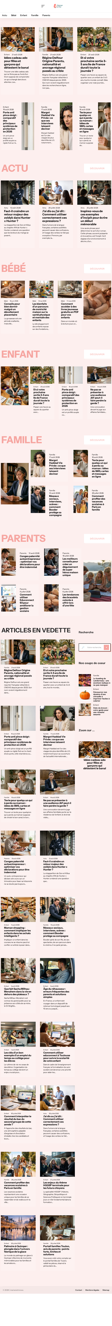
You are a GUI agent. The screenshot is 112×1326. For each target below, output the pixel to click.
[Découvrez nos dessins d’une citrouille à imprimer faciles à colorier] (85, 695)
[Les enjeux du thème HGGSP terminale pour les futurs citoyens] (57, 1164)
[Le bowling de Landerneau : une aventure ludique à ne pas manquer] (85, 680)
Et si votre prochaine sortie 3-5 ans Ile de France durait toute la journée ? (94, 64)
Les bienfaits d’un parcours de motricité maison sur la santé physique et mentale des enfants (41, 312)
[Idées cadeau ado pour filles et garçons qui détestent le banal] (18, 39)
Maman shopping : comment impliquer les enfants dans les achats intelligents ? (17, 931)
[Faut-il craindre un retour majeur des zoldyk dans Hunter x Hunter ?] (18, 192)
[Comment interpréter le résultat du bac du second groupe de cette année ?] (18, 1097)
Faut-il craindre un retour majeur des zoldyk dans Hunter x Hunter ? (17, 216)
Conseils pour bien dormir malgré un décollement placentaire (12, 309)
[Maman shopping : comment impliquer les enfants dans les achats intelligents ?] (18, 909)
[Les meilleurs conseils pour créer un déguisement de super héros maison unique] (51, 562)
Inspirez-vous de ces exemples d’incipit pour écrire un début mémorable (94, 217)
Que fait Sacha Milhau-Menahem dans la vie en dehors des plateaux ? (17, 991)
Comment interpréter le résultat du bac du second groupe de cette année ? (17, 1120)
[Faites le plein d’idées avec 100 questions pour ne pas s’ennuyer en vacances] (97, 581)
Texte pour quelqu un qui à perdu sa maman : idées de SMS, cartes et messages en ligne (86, 122)
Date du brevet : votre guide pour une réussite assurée (100, 711)
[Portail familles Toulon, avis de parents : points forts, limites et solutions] (57, 1227)
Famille (45, 55)
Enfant (7, 55)
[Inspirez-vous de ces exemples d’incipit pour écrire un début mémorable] (94, 192)
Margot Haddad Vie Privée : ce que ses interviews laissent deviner (47, 120)
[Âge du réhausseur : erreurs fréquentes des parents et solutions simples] (57, 970)
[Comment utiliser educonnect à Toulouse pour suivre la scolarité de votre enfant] (57, 1034)
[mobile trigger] (43, 6)
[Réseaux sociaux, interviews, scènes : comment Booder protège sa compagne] (38, 499)
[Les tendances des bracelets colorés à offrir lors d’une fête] (51, 598)
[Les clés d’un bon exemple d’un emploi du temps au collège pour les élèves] (18, 1034)
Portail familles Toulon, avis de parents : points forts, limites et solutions (56, 1250)
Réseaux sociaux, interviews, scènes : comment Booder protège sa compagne (55, 506)
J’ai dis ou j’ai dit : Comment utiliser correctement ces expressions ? (54, 216)
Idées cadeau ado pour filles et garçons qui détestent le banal (16, 62)
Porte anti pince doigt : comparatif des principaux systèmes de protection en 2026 (10, 122)
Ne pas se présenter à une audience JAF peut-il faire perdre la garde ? (98, 396)
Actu (14, 168)
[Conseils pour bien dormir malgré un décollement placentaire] (13, 289)
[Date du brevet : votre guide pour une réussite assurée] (85, 710)
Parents (23, 538)
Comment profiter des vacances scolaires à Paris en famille (98, 503)
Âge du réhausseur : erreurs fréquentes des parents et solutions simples (56, 992)
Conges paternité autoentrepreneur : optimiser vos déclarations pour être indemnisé (30, 561)
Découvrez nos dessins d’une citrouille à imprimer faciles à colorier (101, 696)
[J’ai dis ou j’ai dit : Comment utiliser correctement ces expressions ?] (56, 192)
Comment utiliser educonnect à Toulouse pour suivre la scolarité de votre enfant (56, 1056)
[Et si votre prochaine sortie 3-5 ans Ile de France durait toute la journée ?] (94, 39)
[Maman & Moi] (58, 6)
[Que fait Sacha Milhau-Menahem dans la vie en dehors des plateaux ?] (18, 970)
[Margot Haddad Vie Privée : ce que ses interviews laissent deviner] (66, 126)
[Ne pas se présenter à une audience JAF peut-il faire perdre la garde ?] (99, 375)
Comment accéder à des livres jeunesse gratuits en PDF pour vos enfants (70, 310)
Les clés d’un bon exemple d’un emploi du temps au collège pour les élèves (17, 1056)
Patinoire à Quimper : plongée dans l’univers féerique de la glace (17, 1249)
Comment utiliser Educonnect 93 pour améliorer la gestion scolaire (27, 602)
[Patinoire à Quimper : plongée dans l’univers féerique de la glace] (18, 1227)
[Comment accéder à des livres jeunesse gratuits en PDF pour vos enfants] (70, 289)
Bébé (13, 268)
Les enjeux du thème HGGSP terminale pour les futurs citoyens (56, 1185)
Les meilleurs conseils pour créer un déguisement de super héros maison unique (70, 567)
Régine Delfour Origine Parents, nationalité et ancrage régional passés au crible (53, 64)
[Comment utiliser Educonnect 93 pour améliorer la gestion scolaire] (8, 598)
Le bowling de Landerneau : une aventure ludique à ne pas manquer (101, 681)
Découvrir (97, 168)
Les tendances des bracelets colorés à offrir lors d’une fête (71, 600)
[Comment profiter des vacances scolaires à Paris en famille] (80, 499)
